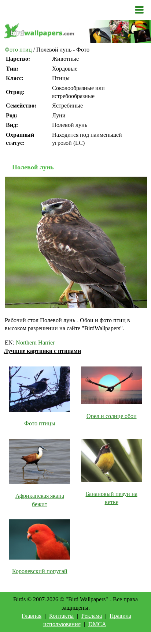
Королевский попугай (39, 571)
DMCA (97, 624)
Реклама (91, 616)
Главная (31, 616)
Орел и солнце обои (111, 416)
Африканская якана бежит (39, 500)
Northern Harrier (35, 342)
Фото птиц (18, 49)
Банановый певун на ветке (111, 498)
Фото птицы (39, 423)
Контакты (61, 616)
